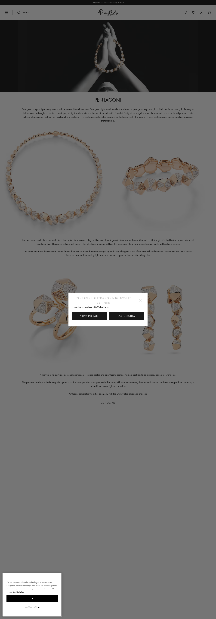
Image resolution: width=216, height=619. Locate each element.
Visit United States (89, 316)
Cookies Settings (32, 607)
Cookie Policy (18, 592)
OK (32, 598)
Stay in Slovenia (126, 316)
